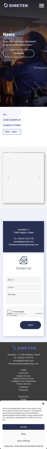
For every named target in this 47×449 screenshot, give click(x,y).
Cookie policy (8, 446)
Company (23, 387)
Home (23, 370)
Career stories (12, 125)
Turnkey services (23, 384)
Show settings (23, 440)
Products (23, 396)
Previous (8, 178)
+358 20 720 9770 (25, 238)
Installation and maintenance (23, 381)
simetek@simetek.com (23, 241)
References (19, 53)
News (23, 399)
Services (23, 373)
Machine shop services (23, 378)
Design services (23, 376)
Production (23, 390)
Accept (23, 427)
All (5, 114)
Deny (23, 434)
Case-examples (12, 120)
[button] (43, 403)
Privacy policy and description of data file (29, 446)
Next (39, 178)
